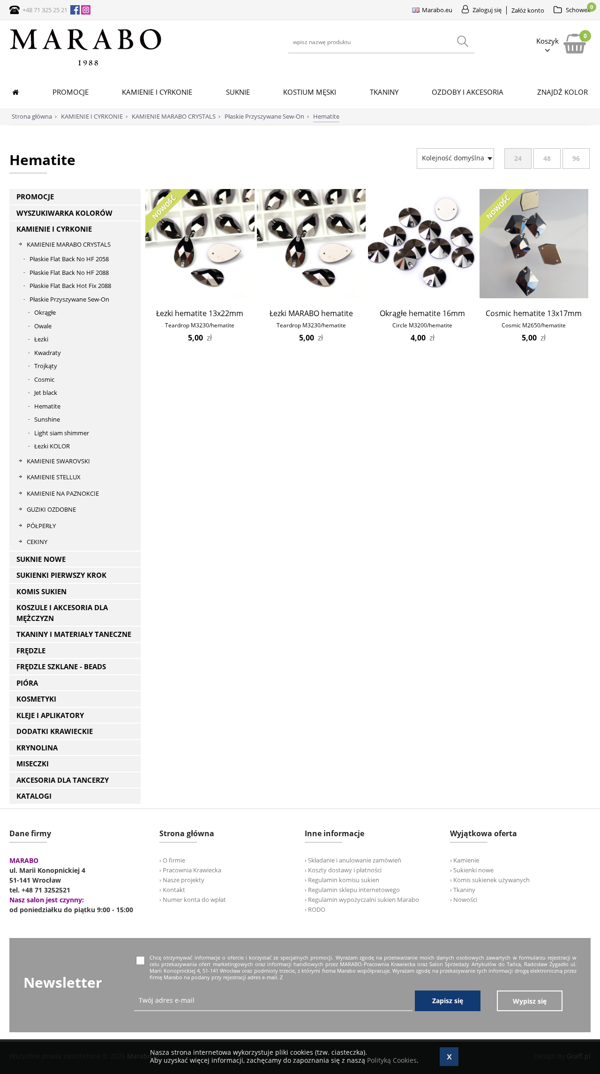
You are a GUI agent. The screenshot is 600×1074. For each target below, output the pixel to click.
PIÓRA (27, 683)
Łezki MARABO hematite (311, 313)
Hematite (47, 406)
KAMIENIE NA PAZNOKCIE (63, 493)
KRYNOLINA (37, 747)
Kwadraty (47, 352)
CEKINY (37, 541)
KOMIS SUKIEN (41, 591)
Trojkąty (45, 366)
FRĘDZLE (30, 650)
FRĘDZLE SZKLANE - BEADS (61, 666)
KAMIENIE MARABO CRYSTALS (69, 244)
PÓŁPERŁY (41, 526)
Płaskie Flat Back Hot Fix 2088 (70, 285)
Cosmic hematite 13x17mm (534, 313)
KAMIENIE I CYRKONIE (54, 229)
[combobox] (455, 158)
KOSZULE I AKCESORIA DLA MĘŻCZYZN (62, 613)
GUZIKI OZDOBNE (51, 509)
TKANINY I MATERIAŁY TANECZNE (73, 634)
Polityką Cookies (392, 1060)
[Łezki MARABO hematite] (311, 295)
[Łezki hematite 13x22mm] (200, 295)
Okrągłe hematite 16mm (422, 313)
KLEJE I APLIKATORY (50, 715)
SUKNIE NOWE (41, 559)
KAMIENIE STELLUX (54, 477)
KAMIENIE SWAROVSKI (58, 461)
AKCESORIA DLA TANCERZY (62, 780)
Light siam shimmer (61, 433)
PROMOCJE (35, 196)
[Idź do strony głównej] (85, 65)
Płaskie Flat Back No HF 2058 (69, 259)
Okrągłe (45, 312)
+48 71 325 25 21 (45, 10)
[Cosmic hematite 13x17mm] (534, 295)
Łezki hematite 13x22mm (199, 313)
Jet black (45, 392)
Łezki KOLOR (52, 446)
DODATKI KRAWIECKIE (54, 731)
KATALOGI (34, 796)
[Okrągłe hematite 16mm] (422, 295)
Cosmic (44, 379)
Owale (43, 326)
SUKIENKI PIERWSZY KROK (61, 575)
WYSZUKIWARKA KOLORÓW (64, 213)
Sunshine (47, 419)
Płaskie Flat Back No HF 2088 (69, 272)
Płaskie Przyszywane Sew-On (69, 299)
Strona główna (32, 116)
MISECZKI (32, 763)
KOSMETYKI (36, 698)
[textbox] (453, 158)
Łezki (41, 339)
